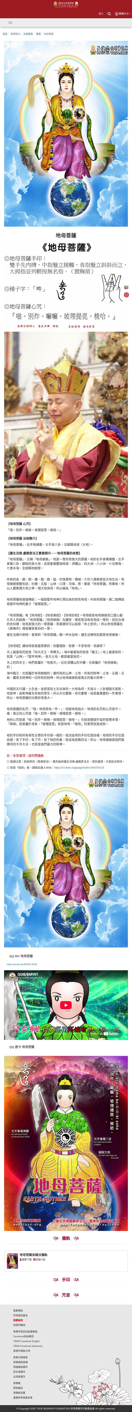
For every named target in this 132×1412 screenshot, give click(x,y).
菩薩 (38, 33)
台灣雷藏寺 (19, 1376)
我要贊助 (18, 1310)
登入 (101, 13)
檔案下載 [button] (27, 1259)
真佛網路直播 (20, 1362)
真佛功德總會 (20, 1357)
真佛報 (16, 1383)
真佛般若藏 (19, 1392)
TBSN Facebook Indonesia (27, 1346)
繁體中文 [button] (124, 13)
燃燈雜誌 (18, 1388)
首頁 (5, 33)
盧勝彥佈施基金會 (22, 1397)
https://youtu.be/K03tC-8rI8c (22, 964)
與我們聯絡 (19, 1325)
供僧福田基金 (20, 1315)
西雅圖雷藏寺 (20, 1367)
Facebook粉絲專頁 (23, 1336)
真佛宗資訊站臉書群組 (25, 1331)
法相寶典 (28, 33)
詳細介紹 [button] (40, 1259)
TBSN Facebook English (26, 1341)
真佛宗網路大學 (21, 1350)
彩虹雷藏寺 (19, 1371)
